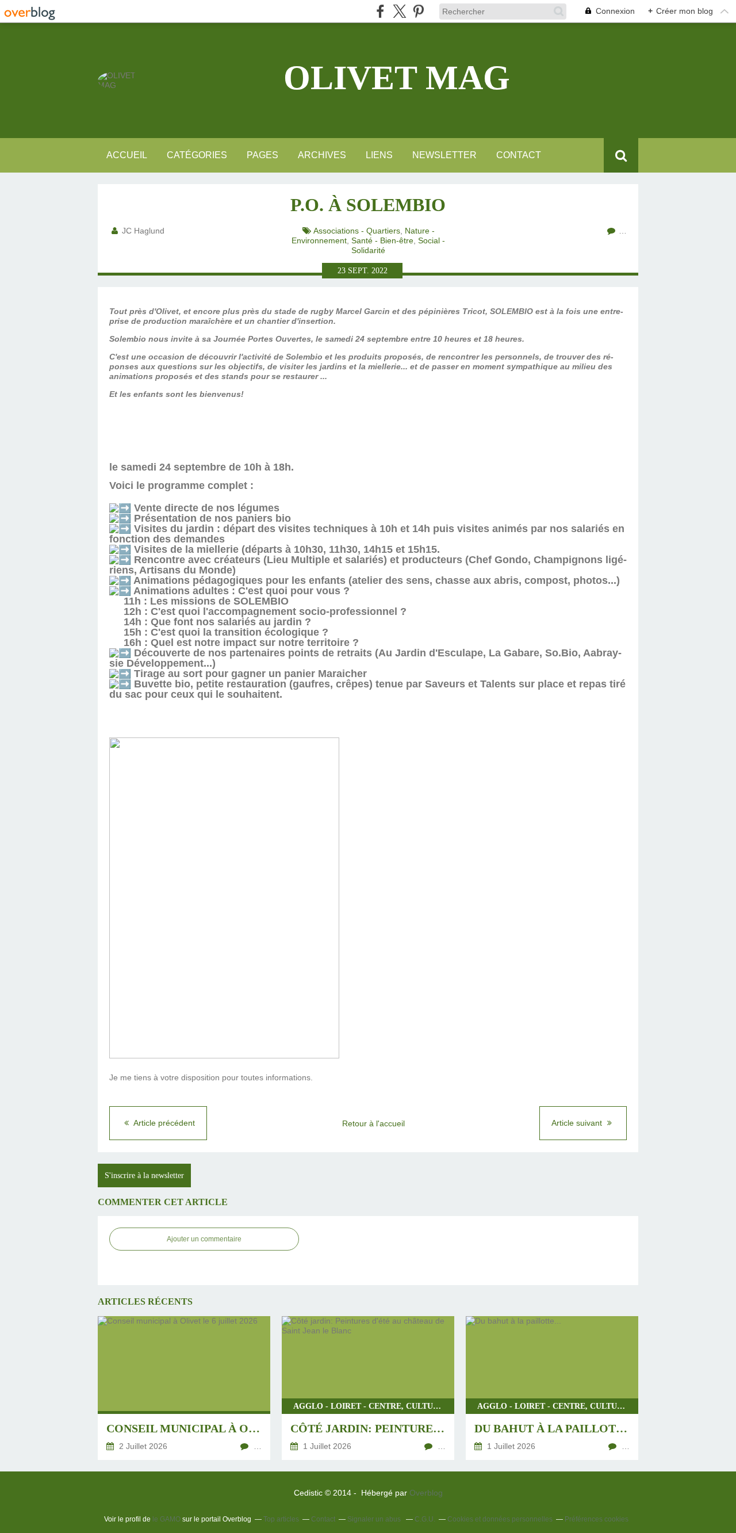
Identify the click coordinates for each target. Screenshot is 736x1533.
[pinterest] (418, 11)
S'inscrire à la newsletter (144, 1175)
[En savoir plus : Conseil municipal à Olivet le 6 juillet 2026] (184, 1388)
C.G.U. (425, 1519)
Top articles (281, 1519)
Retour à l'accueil (373, 1123)
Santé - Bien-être (382, 240)
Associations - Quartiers (356, 230)
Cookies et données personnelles (500, 1519)
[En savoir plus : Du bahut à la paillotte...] (552, 1388)
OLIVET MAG (396, 77)
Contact (518, 155)
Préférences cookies (596, 1519)
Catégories (197, 155)
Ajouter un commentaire (204, 1239)
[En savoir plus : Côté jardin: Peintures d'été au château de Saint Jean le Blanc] (368, 1388)
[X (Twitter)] (399, 11)
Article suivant (577, 1122)
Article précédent (163, 1122)
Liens (379, 155)
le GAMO (166, 1519)
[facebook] (380, 11)
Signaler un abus (374, 1519)
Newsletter (444, 155)
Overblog (426, 1492)
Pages (262, 155)
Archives (322, 155)
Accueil (126, 155)
